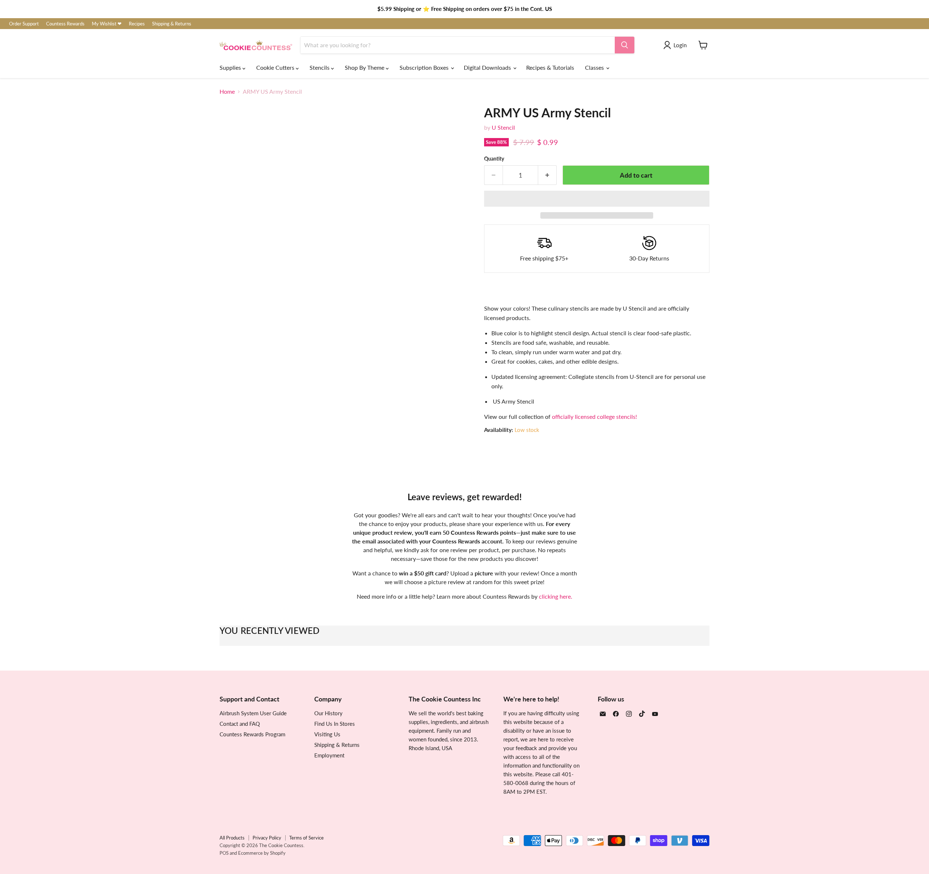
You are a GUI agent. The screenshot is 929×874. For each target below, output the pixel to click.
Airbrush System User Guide (253, 713)
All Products (232, 838)
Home (227, 91)
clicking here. (555, 596)
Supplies (231, 67)
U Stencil (503, 127)
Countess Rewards (65, 24)
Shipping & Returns (171, 24)
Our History (328, 713)
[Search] (624, 45)
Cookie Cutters (276, 67)
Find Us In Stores (334, 723)
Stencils (320, 67)
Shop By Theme (365, 67)
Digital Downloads (488, 67)
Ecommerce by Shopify (262, 853)
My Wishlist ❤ (107, 24)
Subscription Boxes (425, 67)
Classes (595, 67)
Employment (329, 755)
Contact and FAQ (240, 723)
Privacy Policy (267, 838)
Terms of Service (306, 838)
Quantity (494, 159)
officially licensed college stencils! (594, 416)
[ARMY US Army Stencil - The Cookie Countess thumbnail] (233, 378)
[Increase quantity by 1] (547, 175)
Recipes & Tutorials (550, 67)
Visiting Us (327, 734)
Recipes (137, 24)
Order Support (24, 24)
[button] (596, 199)
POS (224, 853)
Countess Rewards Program (252, 734)
